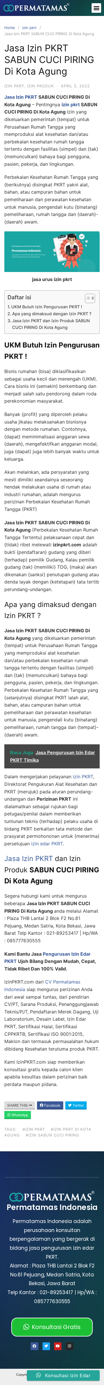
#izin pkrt (34, 1129)
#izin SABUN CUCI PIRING (52, 1135)
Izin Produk (40, 86)
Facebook (51, 1105)
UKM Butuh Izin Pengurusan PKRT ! (46, 306)
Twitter (78, 1105)
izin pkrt (29, 27)
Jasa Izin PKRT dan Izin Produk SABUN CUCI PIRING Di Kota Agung (51, 324)
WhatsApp (19, 1115)
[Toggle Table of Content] (87, 298)
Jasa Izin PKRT (20, 97)
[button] (96, 8)
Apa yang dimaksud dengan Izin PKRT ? (52, 313)
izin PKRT (82, 776)
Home (9, 27)
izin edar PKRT (47, 844)
